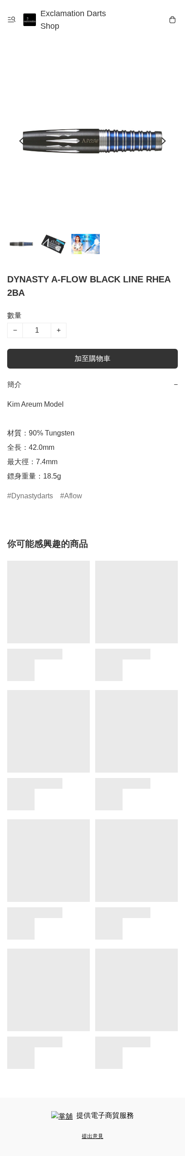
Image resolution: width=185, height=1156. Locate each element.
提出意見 (92, 1136)
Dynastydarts (32, 496)
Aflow (73, 496)
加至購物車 (92, 358)
